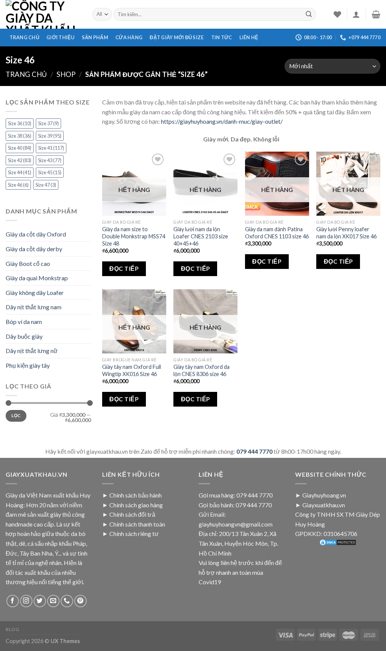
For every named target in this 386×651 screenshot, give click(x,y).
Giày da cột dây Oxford (36, 234)
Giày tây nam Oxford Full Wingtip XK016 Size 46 (131, 370)
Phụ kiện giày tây (28, 365)
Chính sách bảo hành (135, 495)
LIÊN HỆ (249, 37)
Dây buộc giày (24, 336)
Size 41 (51, 148)
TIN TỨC (221, 37)
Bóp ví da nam (24, 321)
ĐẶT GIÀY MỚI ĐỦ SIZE (177, 37)
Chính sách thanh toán (137, 524)
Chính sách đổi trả (132, 514)
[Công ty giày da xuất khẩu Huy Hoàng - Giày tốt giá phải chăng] (43, 14)
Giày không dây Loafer (35, 292)
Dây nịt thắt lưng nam (33, 306)
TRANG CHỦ (24, 37)
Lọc (15, 415)
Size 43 (49, 160)
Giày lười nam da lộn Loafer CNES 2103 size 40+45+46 (200, 236)
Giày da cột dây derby (34, 248)
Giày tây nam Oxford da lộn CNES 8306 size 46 (201, 370)
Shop (66, 74)
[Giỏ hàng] (376, 14)
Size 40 (19, 148)
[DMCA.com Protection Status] (337, 542)
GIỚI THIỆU (60, 37)
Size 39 (49, 136)
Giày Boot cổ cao (28, 263)
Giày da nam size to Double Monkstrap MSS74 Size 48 (133, 236)
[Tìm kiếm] (308, 14)
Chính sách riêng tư (134, 533)
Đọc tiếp (123, 268)
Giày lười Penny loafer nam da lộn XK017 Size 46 (346, 233)
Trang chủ (26, 74)
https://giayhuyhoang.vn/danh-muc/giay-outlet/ (222, 121)
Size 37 (48, 123)
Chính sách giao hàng (136, 504)
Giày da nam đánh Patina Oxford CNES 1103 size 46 (277, 233)
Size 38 (19, 136)
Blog (12, 629)
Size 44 (19, 172)
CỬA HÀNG (128, 37)
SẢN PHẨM (95, 37)
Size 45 (49, 172)
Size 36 (19, 123)
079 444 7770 (254, 451)
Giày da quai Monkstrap (37, 277)
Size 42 (19, 160)
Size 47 (45, 185)
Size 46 (18, 185)
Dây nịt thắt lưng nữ (32, 350)
